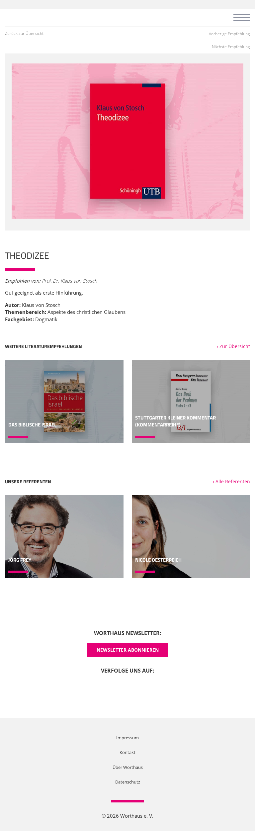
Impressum (127, 738)
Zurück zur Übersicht (24, 33)
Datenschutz (127, 782)
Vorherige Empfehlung (229, 33)
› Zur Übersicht (233, 346)
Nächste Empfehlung (231, 46)
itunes (156, 687)
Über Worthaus (128, 767)
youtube (118, 687)
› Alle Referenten (231, 481)
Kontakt (127, 752)
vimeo (137, 687)
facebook (98, 687)
